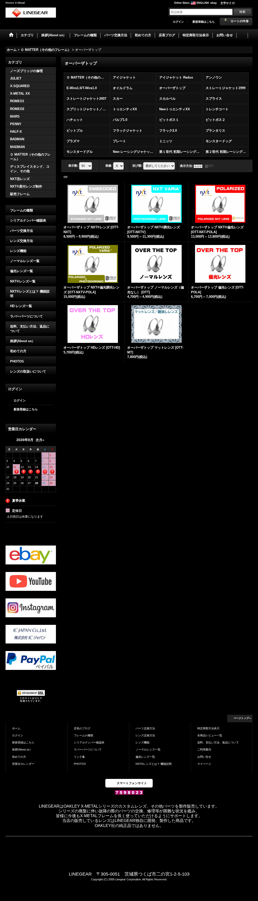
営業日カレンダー (23, 763)
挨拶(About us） (22, 341)
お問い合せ (204, 756)
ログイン (178, 21)
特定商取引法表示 (208, 728)
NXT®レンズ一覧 (23, 281)
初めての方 (18, 351)
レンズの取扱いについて (28, 371)
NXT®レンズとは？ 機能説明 (30, 294)
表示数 (73, 165)
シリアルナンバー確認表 (28, 220)
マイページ (204, 763)
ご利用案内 (204, 749)
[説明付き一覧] (210, 166)
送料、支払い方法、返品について (29, 329)
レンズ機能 (18, 251)
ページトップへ (242, 718)
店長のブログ (82, 728)
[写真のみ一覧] (199, 166)
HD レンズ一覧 (21, 306)
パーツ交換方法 (21, 231)
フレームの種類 (21, 210)
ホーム (16, 728)
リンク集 (79, 756)
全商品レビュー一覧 (209, 735)
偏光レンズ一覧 (21, 271)
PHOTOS (17, 361)
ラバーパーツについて (26, 316)
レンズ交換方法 (21, 241)
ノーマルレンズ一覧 (25, 261)
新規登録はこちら (203, 21)
